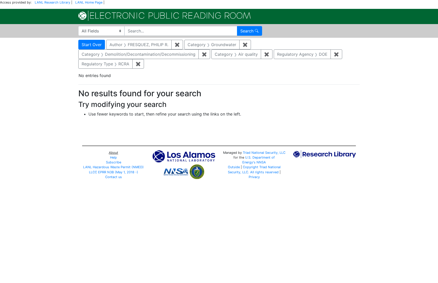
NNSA (261, 162)
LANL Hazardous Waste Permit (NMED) (113, 167)
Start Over (92, 44)
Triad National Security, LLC (264, 153)
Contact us (113, 177)
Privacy (254, 177)
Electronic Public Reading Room (164, 15)
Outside (234, 167)
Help (113, 157)
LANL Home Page (88, 2)
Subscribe (113, 162)
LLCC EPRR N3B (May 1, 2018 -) (113, 172)
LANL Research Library (52, 2)
